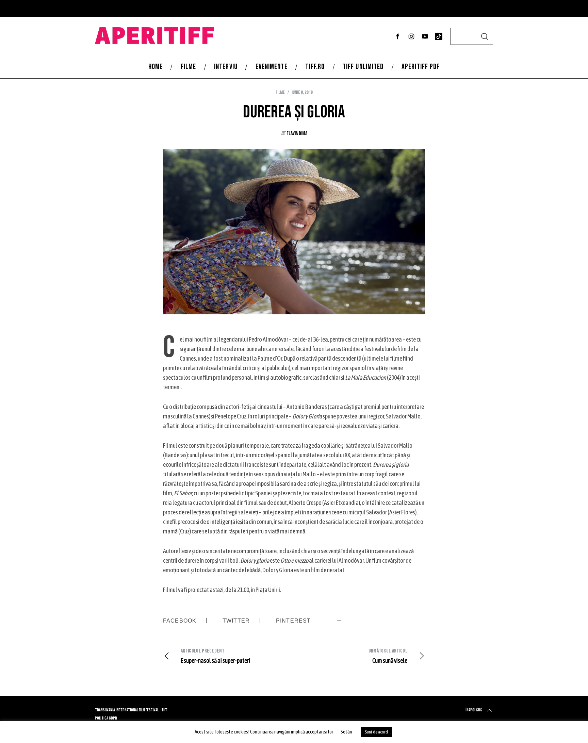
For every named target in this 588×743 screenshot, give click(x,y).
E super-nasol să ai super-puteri (215, 656)
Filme (280, 92)
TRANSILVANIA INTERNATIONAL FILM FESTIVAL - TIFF (131, 710)
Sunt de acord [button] (376, 731)
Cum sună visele (388, 656)
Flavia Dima (297, 133)
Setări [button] (346, 731)
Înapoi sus (474, 710)
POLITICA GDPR (106, 718)
